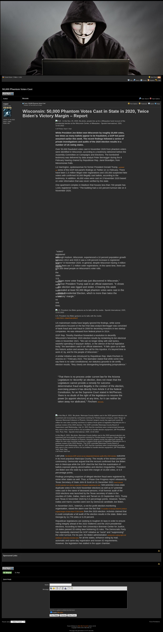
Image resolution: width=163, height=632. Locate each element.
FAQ (131, 80)
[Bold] (57, 588)
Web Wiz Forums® (83, 626)
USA (20, 77)
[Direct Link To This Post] (23, 103)
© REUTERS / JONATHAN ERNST (66, 318)
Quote (152, 103)
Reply (158, 103)
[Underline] (62, 588)
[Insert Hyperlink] (51, 588)
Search (138, 80)
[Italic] (60, 588)
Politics (16, 77)
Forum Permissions (154, 621)
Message (25, 98)
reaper (6, 104)
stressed (100, 402)
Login (159, 80)
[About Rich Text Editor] (72, 588)
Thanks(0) (144, 103)
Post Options (134, 103)
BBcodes (60, 612)
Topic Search (145, 98)
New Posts (154, 77)
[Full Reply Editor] (68, 588)
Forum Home (8, 77)
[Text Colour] (65, 588)
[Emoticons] (53, 588)
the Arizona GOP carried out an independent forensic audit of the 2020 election (90, 456)
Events (145, 80)
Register (152, 80)
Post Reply (6, 94)
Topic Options (156, 98)
